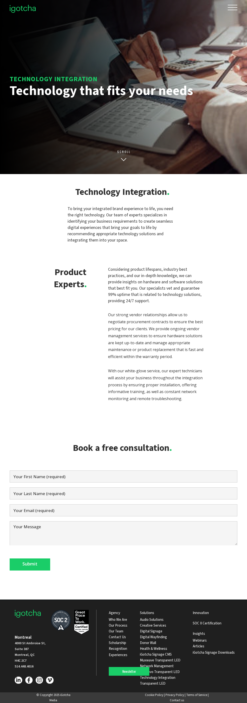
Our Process (118, 625)
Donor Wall (148, 642)
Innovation (201, 612)
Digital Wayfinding (153, 637)
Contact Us (117, 637)
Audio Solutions (152, 619)
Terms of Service (196, 695)
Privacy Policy (174, 695)
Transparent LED (152, 683)
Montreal (23, 637)
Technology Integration (157, 677)
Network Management (157, 666)
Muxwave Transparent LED (160, 660)
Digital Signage (151, 631)
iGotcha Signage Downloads (214, 652)
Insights (199, 633)
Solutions (147, 612)
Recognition (118, 648)
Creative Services (153, 625)
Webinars (200, 640)
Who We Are (118, 619)
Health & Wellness (153, 648)
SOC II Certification (207, 623)
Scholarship (117, 642)
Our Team (116, 631)
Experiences (118, 655)
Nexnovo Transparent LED (160, 671)
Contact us (177, 700)
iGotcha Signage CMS (156, 654)
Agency (114, 612)
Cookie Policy (154, 695)
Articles (198, 646)
